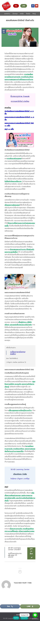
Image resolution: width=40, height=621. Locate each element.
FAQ (34, 13)
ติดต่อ (28, 13)
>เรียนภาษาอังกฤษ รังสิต (17, 352)
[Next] (34, 283)
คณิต (22, 13)
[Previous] (5, 283)
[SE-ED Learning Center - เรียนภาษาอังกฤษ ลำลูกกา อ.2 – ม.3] (7, 6)
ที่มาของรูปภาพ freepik (20, 96)
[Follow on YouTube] (36, 6)
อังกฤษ (15, 13)
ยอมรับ (16, 618)
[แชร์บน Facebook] (20, 571)
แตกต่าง (7, 13)
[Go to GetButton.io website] (35, 619)
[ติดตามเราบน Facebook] (33, 6)
